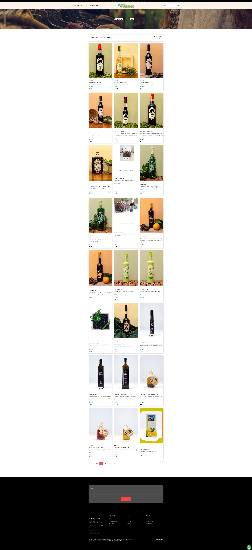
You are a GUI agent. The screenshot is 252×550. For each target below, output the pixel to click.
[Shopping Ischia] (126, 5)
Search (129, 523)
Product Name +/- (95, 37)
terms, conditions (98, 495)
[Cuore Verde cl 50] (126, 267)
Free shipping (111, 523)
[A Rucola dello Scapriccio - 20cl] (126, 110)
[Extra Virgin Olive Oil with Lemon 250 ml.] (126, 425)
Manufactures (130, 518)
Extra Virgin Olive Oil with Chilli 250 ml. (97, 447)
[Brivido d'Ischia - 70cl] (100, 215)
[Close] (250, 1)
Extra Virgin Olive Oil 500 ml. (95, 394)
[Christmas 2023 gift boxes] (126, 205)
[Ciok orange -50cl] (151, 215)
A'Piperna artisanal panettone (121, 178)
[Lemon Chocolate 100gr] (151, 425)
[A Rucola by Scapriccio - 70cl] (100, 60)
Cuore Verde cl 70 (144, 289)
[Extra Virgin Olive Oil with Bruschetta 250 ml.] (151, 373)
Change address (150, 521)
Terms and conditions (113, 521)
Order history (149, 523)
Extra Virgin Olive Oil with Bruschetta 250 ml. (149, 394)
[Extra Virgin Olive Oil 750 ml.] (126, 373)
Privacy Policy (111, 525)
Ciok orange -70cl (92, 290)
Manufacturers (94, 5)
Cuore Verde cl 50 (118, 289)
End (115, 463)
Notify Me (126, 158)
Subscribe (126, 499)
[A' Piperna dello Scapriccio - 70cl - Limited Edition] (100, 162)
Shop (85, 5)
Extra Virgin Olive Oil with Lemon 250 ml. (123, 447)
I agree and (101, 495)
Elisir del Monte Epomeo (120, 344)
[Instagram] (98, 533)
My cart (148, 525)
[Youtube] (96, 533)
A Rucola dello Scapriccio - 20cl (121, 131)
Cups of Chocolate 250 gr (94, 343)
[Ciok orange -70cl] (100, 267)
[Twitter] (93, 533)
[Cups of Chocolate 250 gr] (100, 318)
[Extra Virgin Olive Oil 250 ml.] (151, 320)
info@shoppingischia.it (93, 529)
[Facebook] (91, 533)
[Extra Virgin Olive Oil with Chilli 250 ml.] (100, 425)
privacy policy (107, 495)
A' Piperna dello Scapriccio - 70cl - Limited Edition (99, 186)
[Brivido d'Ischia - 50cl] (151, 162)
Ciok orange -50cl (143, 236)
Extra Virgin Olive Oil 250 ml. (146, 342)
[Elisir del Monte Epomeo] (126, 320)
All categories (130, 521)
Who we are (78, 5)
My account (149, 518)
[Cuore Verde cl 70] (151, 267)
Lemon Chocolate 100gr (145, 449)
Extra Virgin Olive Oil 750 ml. (120, 394)
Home (72, 5)
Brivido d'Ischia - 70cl (93, 237)
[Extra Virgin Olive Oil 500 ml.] (100, 373)
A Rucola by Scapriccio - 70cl (95, 82)
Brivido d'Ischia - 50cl (144, 184)
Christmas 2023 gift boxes (120, 231)
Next (110, 463)
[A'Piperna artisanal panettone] (126, 152)
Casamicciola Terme (116, 539)
